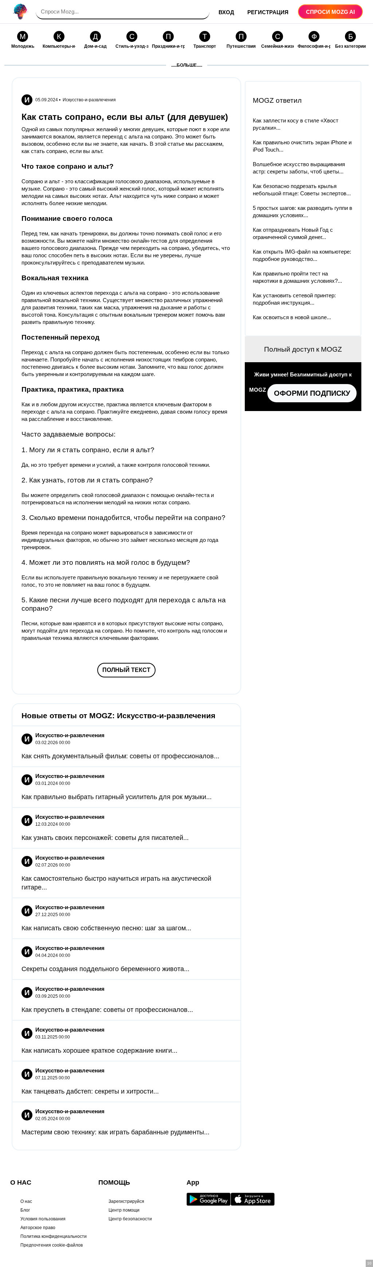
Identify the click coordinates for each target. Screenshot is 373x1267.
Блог (25, 1210)
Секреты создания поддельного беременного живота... (105, 969)
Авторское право (37, 1227)
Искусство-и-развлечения (89, 99)
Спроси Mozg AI (330, 12)
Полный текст (126, 670)
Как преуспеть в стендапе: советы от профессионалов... (107, 1009)
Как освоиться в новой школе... (292, 317)
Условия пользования (43, 1218)
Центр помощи (124, 1210)
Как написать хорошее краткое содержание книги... (99, 1050)
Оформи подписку (312, 393)
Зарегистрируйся (126, 1201)
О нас (26, 1201)
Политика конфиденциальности (53, 1236)
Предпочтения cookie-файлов (51, 1245)
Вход (226, 12)
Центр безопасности (130, 1218)
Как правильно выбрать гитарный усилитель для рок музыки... (116, 797)
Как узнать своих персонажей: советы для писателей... (105, 837)
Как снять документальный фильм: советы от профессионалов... (120, 756)
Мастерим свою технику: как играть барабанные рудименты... (115, 1132)
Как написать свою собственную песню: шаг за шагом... (106, 928)
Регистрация (267, 12)
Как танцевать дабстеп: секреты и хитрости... (90, 1091)
